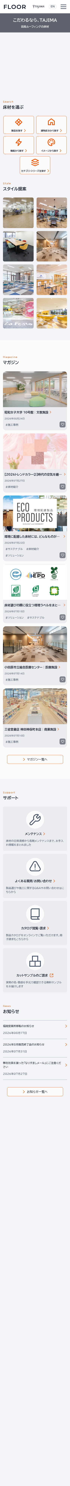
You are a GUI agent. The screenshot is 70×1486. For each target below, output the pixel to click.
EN (53, 6)
